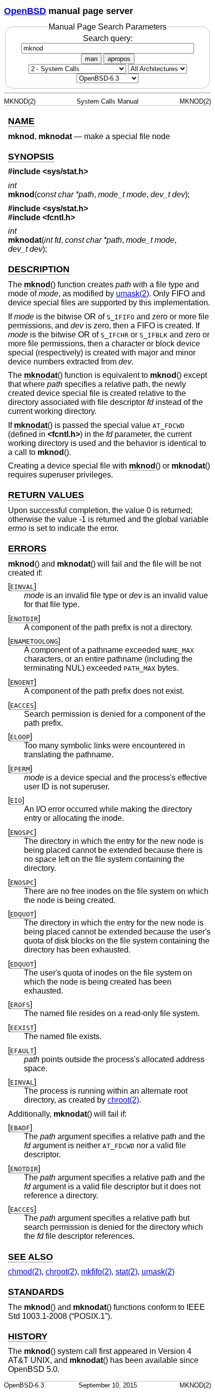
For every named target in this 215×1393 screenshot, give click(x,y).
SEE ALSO (30, 1257)
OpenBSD (25, 11)
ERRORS (27, 549)
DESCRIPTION (39, 269)
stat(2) (127, 1271)
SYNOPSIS (31, 157)
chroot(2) (123, 1100)
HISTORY (28, 1336)
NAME (21, 121)
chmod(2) (25, 1271)
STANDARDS (36, 1292)
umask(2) (132, 293)
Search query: (107, 38)
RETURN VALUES (46, 495)
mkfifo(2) (96, 1271)
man (91, 59)
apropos (119, 59)
